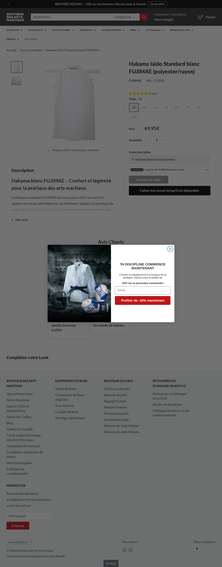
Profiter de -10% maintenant (142, 300)
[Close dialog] (170, 249)
